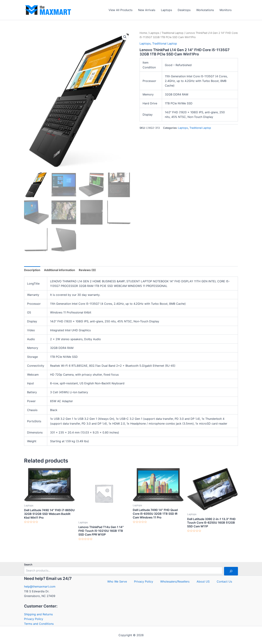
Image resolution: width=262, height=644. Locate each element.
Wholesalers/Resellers (174, 581)
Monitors (226, 10)
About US (203, 581)
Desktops (184, 10)
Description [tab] (32, 270)
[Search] (231, 571)
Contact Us (224, 581)
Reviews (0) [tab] (87, 270)
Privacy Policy (33, 619)
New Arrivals (146, 10)
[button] (125, 37)
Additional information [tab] (59, 270)
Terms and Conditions (39, 623)
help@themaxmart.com (39, 586)
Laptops (166, 10)
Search (28, 564)
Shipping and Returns (38, 614)
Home (143, 33)
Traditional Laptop (172, 33)
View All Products (120, 10)
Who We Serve (117, 581)
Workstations (205, 10)
